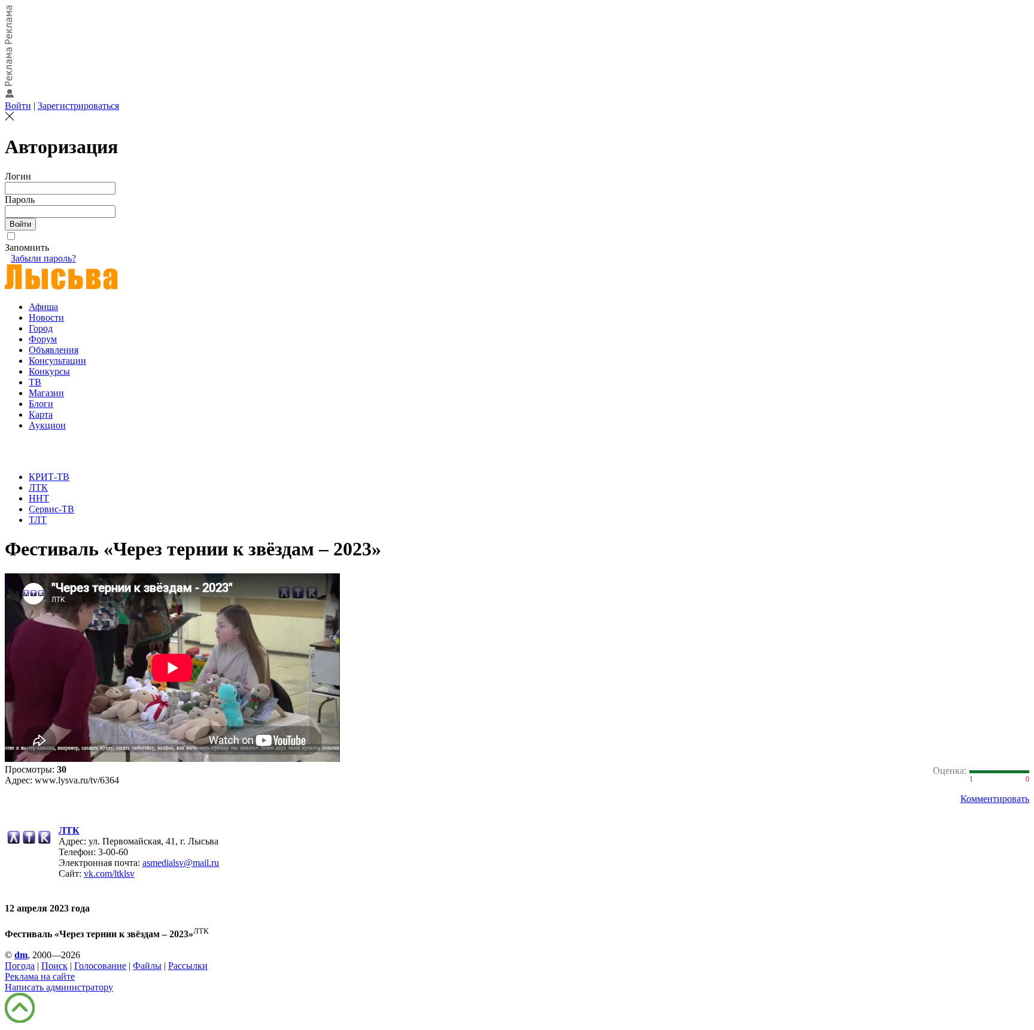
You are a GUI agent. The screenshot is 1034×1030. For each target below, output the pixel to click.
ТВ (35, 382)
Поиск (54, 966)
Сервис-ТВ (51, 509)
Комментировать (994, 799)
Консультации (57, 361)
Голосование (100, 966)
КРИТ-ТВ (49, 477)
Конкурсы (49, 371)
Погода (20, 966)
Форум (43, 339)
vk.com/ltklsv (109, 873)
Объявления (53, 350)
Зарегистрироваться (78, 106)
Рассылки (188, 966)
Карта (41, 414)
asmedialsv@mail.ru (180, 863)
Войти (18, 106)
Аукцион (47, 425)
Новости (46, 317)
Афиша (43, 307)
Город (41, 328)
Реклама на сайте (40, 976)
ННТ (39, 498)
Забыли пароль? (43, 258)
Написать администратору (59, 987)
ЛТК (38, 487)
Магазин (46, 393)
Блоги (41, 404)
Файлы (147, 966)
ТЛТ (38, 520)
